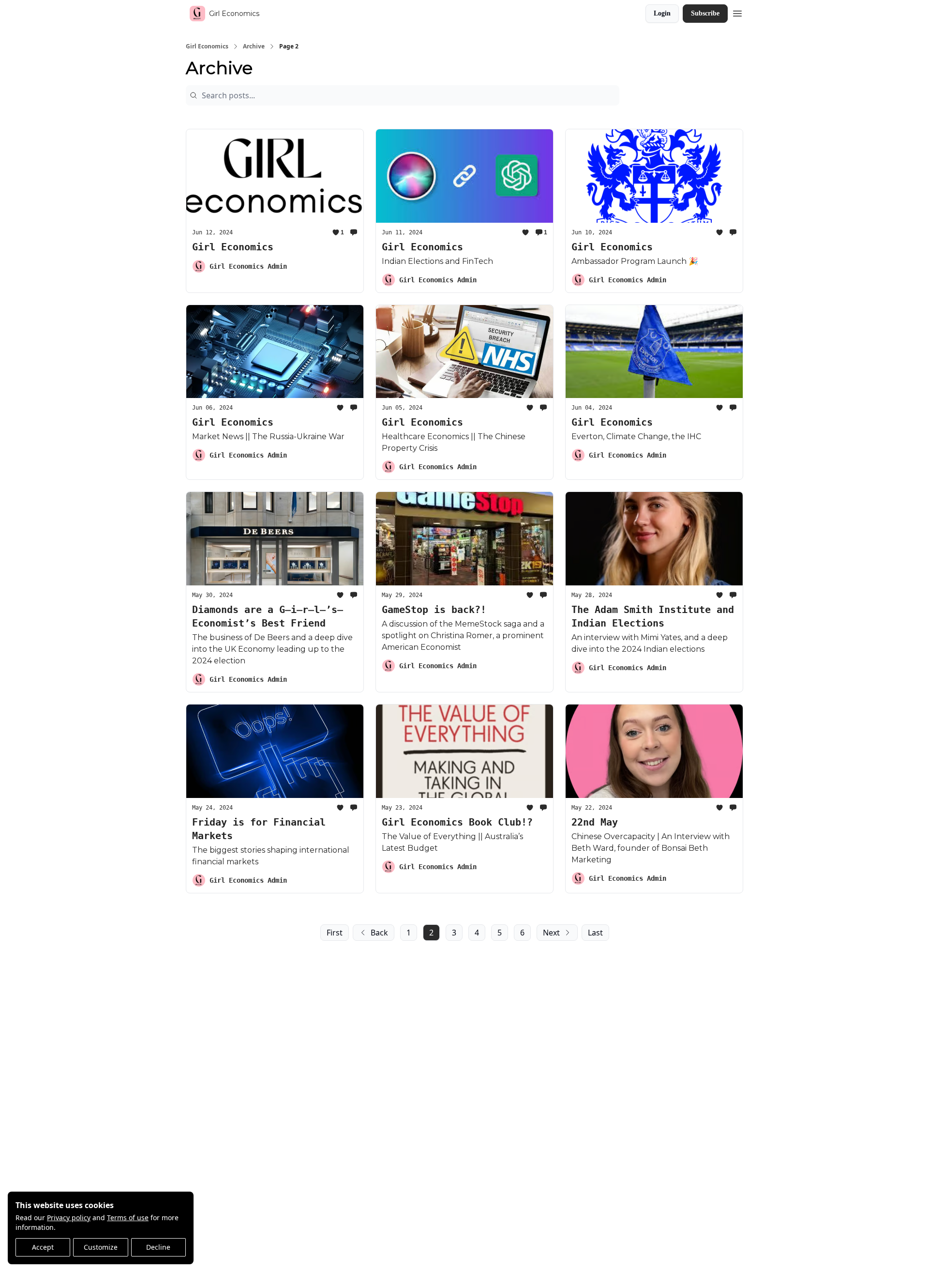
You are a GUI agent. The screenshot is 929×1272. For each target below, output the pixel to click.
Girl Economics (207, 46)
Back (379, 932)
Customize (101, 1247)
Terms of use (128, 1217)
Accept (43, 1247)
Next (551, 932)
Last (595, 932)
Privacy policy (68, 1217)
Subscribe (705, 13)
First (335, 932)
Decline (158, 1247)
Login (662, 13)
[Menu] (737, 12)
